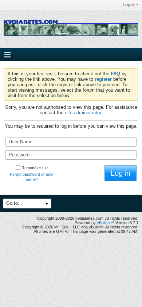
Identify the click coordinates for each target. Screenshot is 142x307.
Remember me (34, 168)
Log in (120, 173)
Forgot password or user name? (32, 177)
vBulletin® (105, 222)
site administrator (83, 112)
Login (128, 4)
